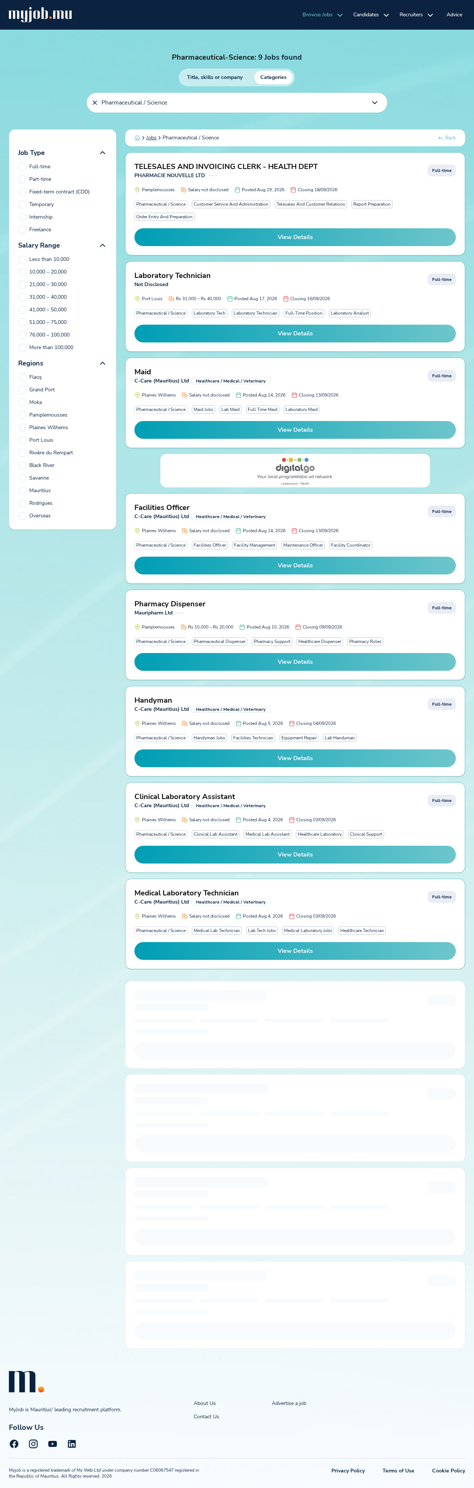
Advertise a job (289, 1403)
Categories (273, 77)
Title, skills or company (215, 77)
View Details (295, 237)
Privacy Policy (348, 1470)
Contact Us (206, 1416)
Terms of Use (398, 1470)
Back (450, 137)
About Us (205, 1403)
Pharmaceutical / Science (161, 204)
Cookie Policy (448, 1470)
